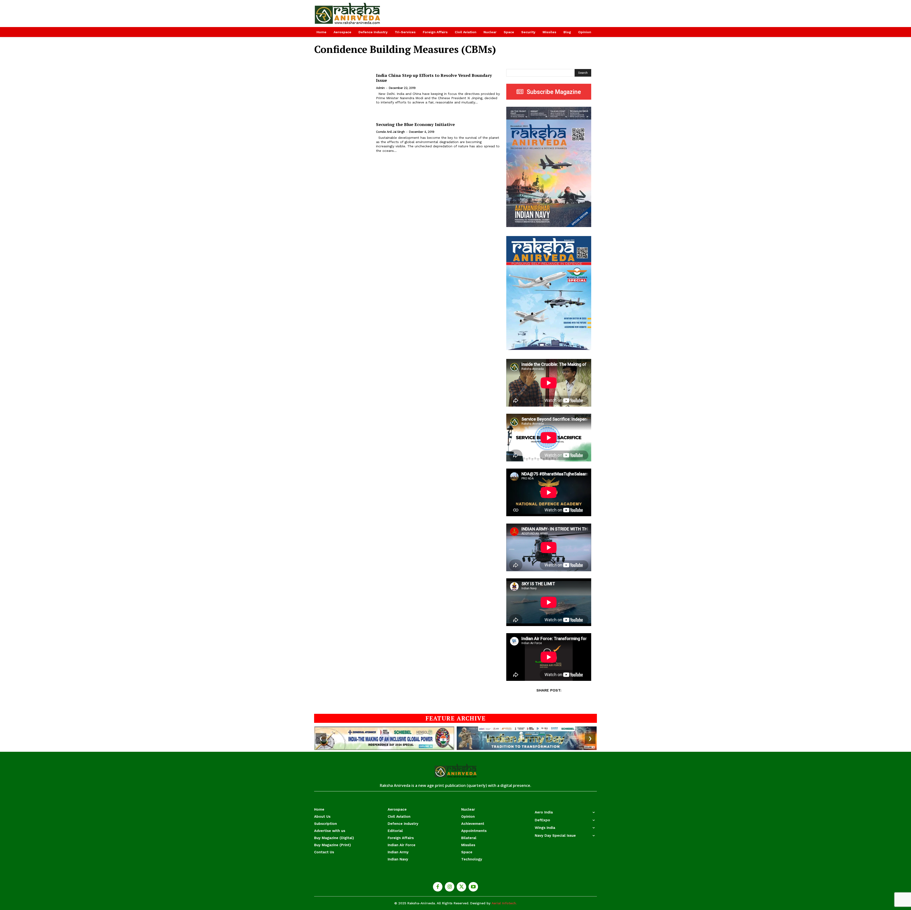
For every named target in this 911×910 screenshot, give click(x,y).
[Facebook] (437, 886)
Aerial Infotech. (504, 903)
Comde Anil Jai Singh (390, 132)
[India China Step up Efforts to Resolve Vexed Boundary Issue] (342, 88)
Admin (380, 88)
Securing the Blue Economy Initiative (415, 124)
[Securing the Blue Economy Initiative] (342, 137)
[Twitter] (461, 886)
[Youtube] (473, 886)
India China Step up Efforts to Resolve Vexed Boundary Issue (434, 77)
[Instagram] (449, 886)
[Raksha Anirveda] (347, 13)
